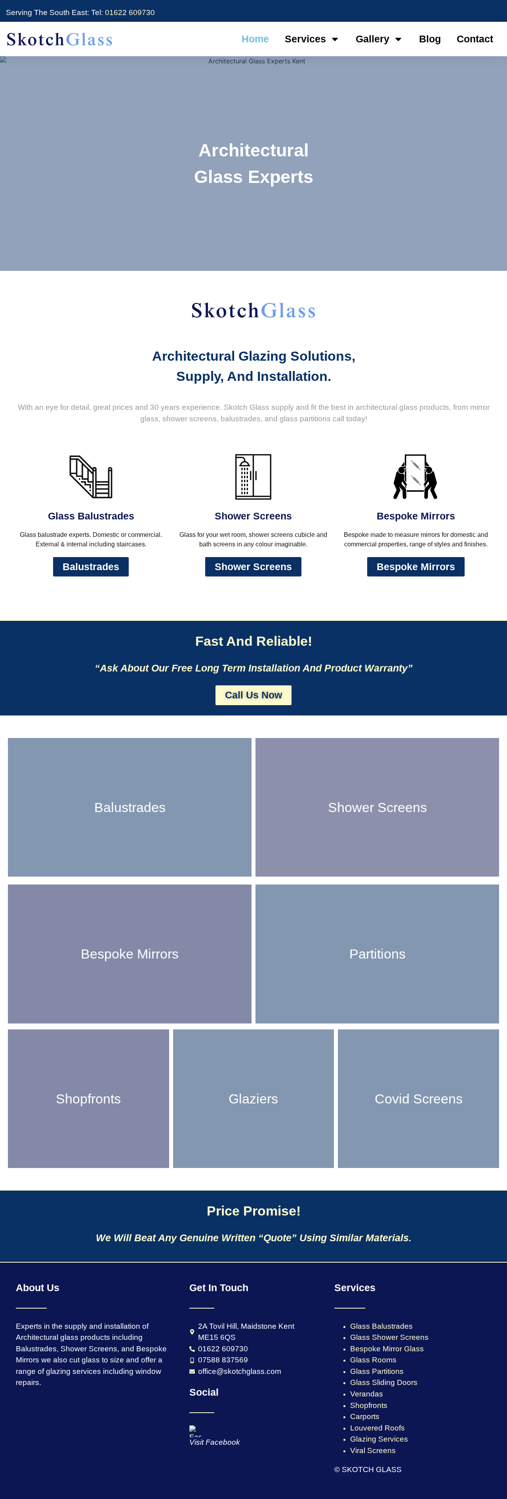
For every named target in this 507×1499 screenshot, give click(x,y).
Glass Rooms (373, 1360)
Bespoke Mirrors (130, 953)
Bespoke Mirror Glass (387, 1349)
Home (255, 38)
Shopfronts (88, 1098)
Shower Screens (377, 807)
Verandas (366, 1394)
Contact (475, 38)
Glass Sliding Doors (383, 1382)
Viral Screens (373, 1450)
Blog (430, 38)
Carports (364, 1416)
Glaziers (253, 1098)
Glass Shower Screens (389, 1337)
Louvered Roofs (377, 1428)
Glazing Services (379, 1439)
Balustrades (130, 807)
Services (305, 38)
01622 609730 (129, 12)
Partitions (377, 953)
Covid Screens (419, 1098)
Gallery (372, 38)
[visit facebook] (195, 1431)
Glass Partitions (377, 1371)
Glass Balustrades (381, 1326)
